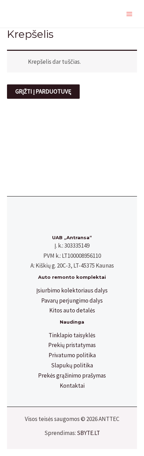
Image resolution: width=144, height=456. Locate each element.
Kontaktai (72, 385)
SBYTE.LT (88, 433)
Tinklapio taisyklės (72, 335)
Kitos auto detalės (72, 310)
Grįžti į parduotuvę (43, 91)
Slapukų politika (72, 365)
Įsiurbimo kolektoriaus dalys (72, 290)
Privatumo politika (72, 355)
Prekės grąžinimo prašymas (72, 375)
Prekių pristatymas (72, 345)
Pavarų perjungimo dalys (72, 300)
